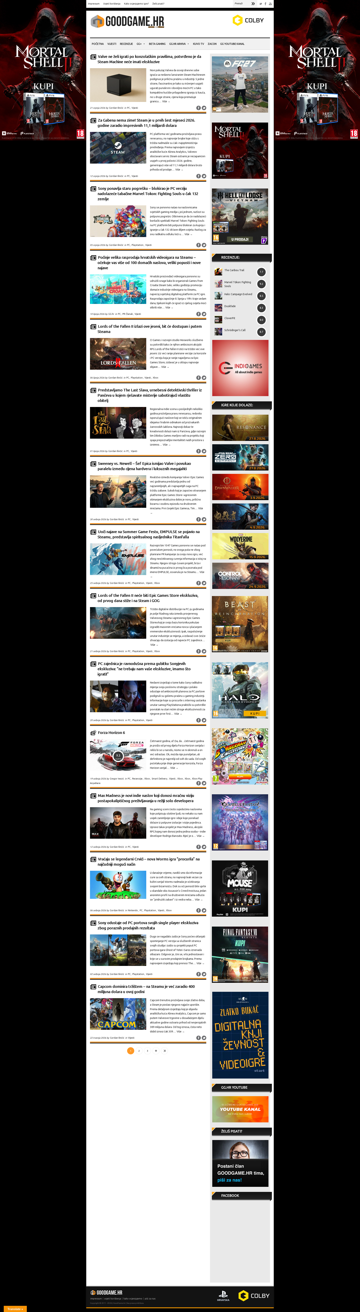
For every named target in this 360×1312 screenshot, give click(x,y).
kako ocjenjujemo (133, 1298)
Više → (166, 101)
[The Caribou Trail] (217, 271)
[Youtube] (270, 4)
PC (128, 108)
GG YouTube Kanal (232, 43)
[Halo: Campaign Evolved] (217, 295)
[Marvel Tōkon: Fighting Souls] (217, 283)
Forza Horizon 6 (111, 732)
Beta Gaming (157, 43)
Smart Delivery (159, 778)
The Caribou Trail (234, 270)
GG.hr (111, 314)
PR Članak (127, 314)
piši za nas (150, 1298)
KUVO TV (198, 43)
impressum (96, 1298)
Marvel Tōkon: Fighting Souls (237, 284)
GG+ (139, 43)
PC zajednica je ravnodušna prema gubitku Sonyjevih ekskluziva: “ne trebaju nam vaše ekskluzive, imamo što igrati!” (144, 668)
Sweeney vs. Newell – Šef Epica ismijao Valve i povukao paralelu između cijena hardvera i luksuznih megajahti (144, 466)
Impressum (94, 3)
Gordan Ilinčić (116, 108)
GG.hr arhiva (177, 43)
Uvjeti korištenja (111, 3)
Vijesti (111, 43)
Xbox (155, 377)
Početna (98, 43)
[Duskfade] (217, 307)
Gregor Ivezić (117, 778)
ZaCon (212, 43)
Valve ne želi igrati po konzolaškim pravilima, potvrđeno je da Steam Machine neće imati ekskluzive (149, 59)
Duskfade (230, 306)
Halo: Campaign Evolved (238, 294)
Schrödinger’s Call (235, 330)
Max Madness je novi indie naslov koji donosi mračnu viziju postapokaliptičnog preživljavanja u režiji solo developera (146, 798)
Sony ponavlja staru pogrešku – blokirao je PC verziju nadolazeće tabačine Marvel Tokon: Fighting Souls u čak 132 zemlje (148, 193)
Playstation (137, 245)
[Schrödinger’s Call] (217, 331)
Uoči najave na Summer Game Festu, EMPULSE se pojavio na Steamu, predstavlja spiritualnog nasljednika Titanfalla (149, 534)
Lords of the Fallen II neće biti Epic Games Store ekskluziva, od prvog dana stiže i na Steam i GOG (148, 598)
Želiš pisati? (158, 3)
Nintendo (133, 910)
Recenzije (126, 43)
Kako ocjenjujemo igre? (136, 3)
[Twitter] (260, 4)
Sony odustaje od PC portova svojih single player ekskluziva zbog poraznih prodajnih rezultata (148, 925)
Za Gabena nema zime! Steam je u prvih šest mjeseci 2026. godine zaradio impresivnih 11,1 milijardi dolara (146, 123)
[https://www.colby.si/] (226, 24)
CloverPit (229, 318)
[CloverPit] (217, 319)
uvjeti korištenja (112, 1298)
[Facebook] (265, 4)
